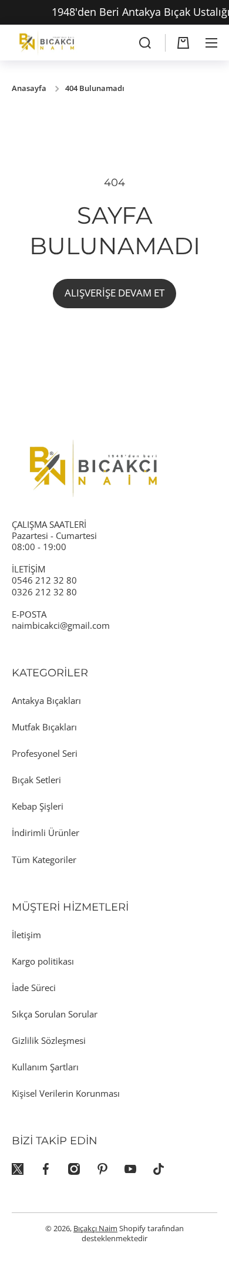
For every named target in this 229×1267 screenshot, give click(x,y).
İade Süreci (34, 987)
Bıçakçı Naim (95, 1229)
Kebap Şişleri (37, 806)
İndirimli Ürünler (45, 832)
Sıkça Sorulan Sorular (54, 1014)
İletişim (26, 935)
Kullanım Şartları (45, 1067)
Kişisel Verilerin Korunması (66, 1093)
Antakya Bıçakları (46, 700)
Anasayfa (29, 88)
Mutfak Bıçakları (44, 727)
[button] (183, 43)
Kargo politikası (43, 961)
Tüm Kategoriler (44, 859)
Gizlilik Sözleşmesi (49, 1040)
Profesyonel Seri (45, 753)
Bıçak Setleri (36, 780)
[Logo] (47, 42)
